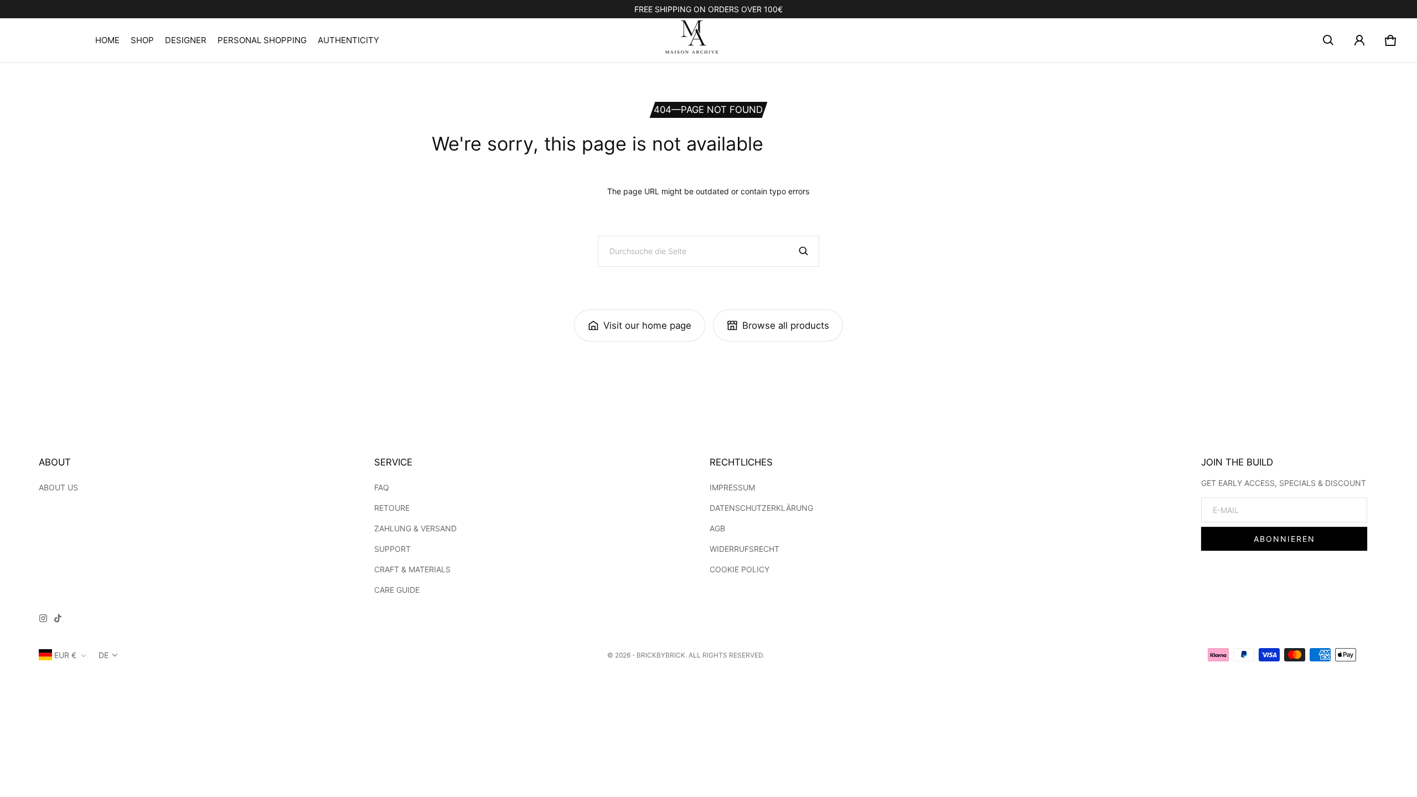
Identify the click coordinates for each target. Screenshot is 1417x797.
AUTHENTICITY (348, 40)
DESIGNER (185, 40)
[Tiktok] (58, 619)
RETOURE (392, 508)
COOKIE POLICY (739, 569)
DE (103, 655)
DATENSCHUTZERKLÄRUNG (761, 508)
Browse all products (785, 325)
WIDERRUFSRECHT (744, 548)
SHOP (142, 40)
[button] (1328, 40)
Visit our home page (647, 325)
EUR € (65, 655)
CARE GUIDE (397, 589)
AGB (717, 528)
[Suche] (803, 251)
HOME (107, 40)
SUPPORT (392, 548)
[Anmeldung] (1359, 40)
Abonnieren (1284, 539)
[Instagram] (43, 619)
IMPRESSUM (732, 487)
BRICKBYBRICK (661, 655)
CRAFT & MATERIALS (412, 569)
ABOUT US (58, 487)
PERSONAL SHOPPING (262, 40)
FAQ (381, 487)
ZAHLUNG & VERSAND (415, 528)
